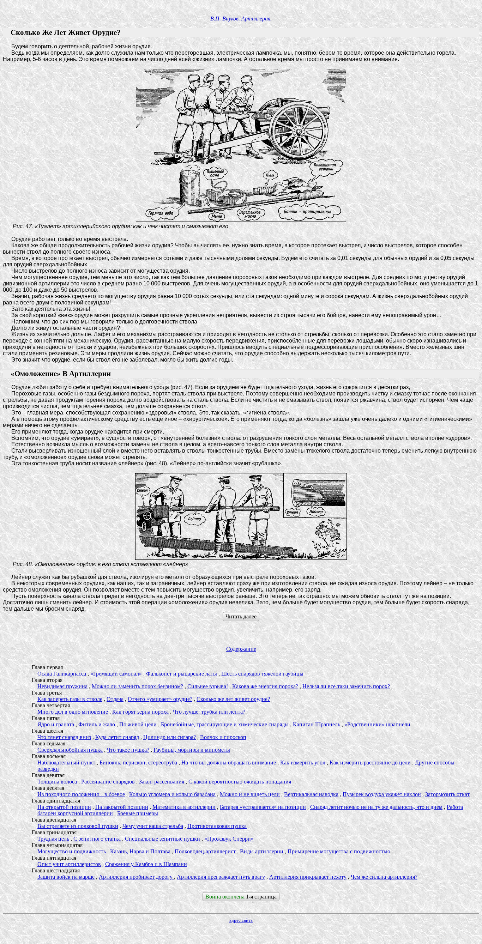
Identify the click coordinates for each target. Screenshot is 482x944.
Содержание (241, 649)
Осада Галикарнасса (61, 674)
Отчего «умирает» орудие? (160, 699)
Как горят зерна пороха (140, 712)
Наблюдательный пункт (66, 763)
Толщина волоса (57, 782)
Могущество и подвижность (71, 851)
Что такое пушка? (128, 750)
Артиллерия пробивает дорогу (136, 877)
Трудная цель (53, 839)
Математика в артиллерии (184, 807)
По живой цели (138, 724)
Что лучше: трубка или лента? (209, 712)
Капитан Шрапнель (317, 724)
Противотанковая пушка (217, 826)
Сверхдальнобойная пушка (70, 750)
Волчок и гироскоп (223, 737)
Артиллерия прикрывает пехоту (308, 877)
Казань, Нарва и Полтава (140, 851)
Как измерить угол (302, 763)
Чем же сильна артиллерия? (384, 877)
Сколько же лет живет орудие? (233, 699)
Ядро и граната (55, 724)
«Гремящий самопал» (116, 674)
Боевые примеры (137, 813)
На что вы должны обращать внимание (228, 763)
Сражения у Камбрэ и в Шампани (146, 864)
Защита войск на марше (66, 877)
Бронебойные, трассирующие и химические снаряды (225, 724)
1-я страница (241, 897)
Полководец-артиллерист (205, 851)
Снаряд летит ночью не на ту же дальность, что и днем (376, 807)
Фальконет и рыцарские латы (181, 674)
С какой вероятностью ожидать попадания (239, 782)
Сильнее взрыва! (207, 686)
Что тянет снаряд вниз (64, 737)
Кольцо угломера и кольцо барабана (172, 794)
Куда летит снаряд (117, 737)
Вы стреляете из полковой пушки (77, 826)
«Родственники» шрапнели (377, 724)
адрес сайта (241, 920)
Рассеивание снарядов (108, 782)
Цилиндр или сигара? (169, 737)
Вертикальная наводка (311, 794)
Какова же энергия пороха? (265, 686)
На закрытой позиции (121, 807)
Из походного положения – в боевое (81, 794)
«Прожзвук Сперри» (229, 839)
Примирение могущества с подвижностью (339, 851)
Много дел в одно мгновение (72, 712)
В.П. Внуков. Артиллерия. (241, 19)
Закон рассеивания (161, 782)
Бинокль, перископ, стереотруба (138, 763)
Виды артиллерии (261, 851)
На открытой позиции (64, 807)
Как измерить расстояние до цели (370, 763)
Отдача (115, 699)
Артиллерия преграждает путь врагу (221, 877)
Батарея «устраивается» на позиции (263, 807)
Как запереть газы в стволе (69, 699)
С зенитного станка (97, 839)
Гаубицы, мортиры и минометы (191, 750)
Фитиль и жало (96, 724)
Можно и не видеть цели (250, 794)
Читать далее (241, 616)
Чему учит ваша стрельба (152, 826)
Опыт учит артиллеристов (69, 864)
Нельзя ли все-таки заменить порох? (346, 686)
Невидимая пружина (62, 686)
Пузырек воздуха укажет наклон (382, 794)
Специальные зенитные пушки (162, 839)
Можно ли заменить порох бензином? (137, 686)
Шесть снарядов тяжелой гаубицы (262, 674)
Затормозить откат (447, 794)
